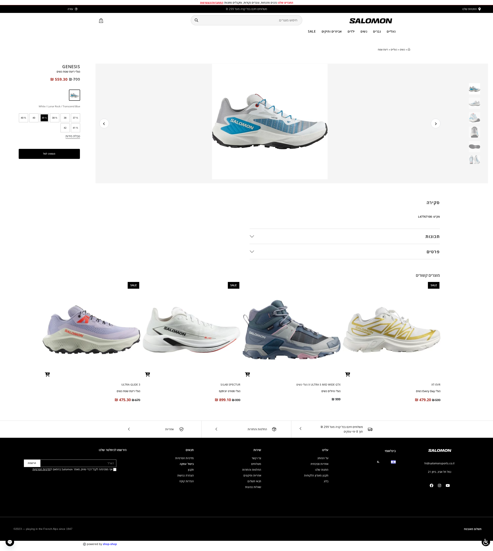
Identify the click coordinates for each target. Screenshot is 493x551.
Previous (104, 123)
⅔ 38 (54, 117)
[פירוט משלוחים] (370, 429)
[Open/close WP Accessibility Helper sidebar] (486, 542)
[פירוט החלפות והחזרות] (274, 429)
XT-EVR (435, 384)
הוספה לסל (49, 153)
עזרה (70, 9)
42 (65, 127)
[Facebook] (431, 485)
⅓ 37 (75, 117)
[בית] (409, 49)
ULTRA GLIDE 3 (130, 384)
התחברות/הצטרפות (211, 2)
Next (435, 123)
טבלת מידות (72, 136)
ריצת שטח (383, 49)
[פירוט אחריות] (181, 429)
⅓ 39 (44, 117)
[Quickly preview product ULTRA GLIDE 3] (47, 374)
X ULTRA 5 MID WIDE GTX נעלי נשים (318, 384)
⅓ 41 (75, 127)
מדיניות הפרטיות (42, 469)
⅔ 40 (23, 117)
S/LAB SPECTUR (230, 384)
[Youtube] (447, 485)
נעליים (394, 49)
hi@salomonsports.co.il (439, 463)
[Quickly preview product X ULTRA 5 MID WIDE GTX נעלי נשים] (247, 374)
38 (65, 117)
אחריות (169, 429)
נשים (402, 49)
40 (34, 117)
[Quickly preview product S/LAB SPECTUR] (147, 374)
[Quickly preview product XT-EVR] (347, 374)
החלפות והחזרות (257, 429)
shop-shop (110, 544)
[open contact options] (10, 542)
